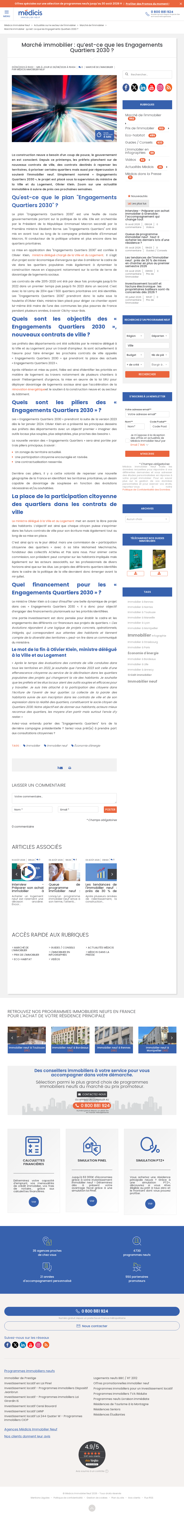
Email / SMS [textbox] (138, 445)
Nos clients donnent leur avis (27, 1436)
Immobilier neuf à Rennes (113, 1049)
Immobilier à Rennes (140, 602)
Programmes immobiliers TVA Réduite (120, 1394)
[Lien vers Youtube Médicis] (151, 88)
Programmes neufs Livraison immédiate (121, 1399)
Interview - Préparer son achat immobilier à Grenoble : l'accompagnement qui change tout (147, 215)
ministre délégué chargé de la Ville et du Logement (68, 255)
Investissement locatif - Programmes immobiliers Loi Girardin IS (41, 1399)
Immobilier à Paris (139, 647)
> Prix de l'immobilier (25, 954)
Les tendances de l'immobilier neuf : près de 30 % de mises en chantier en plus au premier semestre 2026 (147, 262)
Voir (33, 1202)
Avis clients (134, 1497)
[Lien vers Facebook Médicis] (126, 88)
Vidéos (134, 160)
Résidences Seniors (106, 1409)
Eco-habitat (140, 135)
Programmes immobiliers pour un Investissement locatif (133, 1389)
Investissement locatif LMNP (24, 1411)
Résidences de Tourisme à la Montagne (121, 1404)
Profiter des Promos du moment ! (147, 4)
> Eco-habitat (22, 959)
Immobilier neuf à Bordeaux (70, 1049)
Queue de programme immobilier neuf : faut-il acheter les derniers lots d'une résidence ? (147, 238)
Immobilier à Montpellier (143, 628)
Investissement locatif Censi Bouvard (30, 1406)
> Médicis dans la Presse (97, 953)
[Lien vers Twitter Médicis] (134, 88)
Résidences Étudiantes (109, 1415)
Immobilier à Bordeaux (142, 659)
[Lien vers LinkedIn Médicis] (143, 88)
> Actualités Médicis (100, 947)
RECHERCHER (147, 374)
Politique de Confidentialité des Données (146, 489)
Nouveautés (139, 196)
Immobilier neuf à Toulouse (27, 1049)
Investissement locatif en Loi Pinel (28, 1383)
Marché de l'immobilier (99, 67)
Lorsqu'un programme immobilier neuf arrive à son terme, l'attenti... (64, 899)
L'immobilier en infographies (139, 151)
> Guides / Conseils (62, 947)
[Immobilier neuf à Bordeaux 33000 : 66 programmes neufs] (70, 1040)
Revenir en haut (92, 1508)
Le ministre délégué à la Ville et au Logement (43, 521)
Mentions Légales (40, 1497)
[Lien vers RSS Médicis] (168, 88)
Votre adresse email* (137, 409)
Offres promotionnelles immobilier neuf (121, 1383)
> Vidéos (54, 959)
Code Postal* (157, 422)
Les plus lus (138, 203)
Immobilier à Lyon (139, 623)
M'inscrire (147, 454)
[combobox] (134, 336)
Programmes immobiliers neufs (29, 1371)
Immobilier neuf (57, 745)
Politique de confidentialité (68, 1497)
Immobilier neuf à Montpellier (157, 1049)
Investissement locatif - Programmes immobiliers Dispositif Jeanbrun (46, 1390)
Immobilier (33, 745)
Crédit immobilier (140, 675)
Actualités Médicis (143, 167)
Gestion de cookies (97, 1497)
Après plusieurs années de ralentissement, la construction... (101, 899)
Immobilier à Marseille (141, 617)
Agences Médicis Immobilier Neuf (30, 1429)
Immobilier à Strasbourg (143, 642)
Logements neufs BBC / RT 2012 (115, 1378)
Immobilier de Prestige (20, 1378)
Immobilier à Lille (138, 664)
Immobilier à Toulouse (142, 612)
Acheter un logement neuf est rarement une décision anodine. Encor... (27, 900)
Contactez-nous (94, 1094)
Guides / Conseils (143, 142)
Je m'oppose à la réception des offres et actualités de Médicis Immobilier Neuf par (148, 440)
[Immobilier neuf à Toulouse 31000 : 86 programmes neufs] (27, 1040)
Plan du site (117, 1497)
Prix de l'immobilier (144, 128)
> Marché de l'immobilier (20, 949)
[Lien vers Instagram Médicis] (160, 88)
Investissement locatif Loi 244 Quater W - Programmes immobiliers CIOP (43, 1418)
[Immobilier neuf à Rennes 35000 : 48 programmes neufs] (114, 1040)
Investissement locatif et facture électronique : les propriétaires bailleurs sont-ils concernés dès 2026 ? (147, 288)
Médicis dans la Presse (143, 175)
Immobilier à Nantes (140, 607)
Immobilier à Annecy (141, 669)
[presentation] (16, 874)
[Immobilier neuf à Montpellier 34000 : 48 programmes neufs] (157, 1040)
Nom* (128, 422)
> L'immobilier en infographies (59, 953)
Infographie (159, 636)
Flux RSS (148, 1497)
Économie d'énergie (87, 745)
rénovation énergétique (28, 389)
